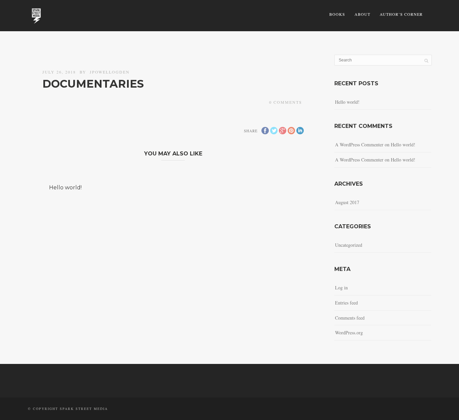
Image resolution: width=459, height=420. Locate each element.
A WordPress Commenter (359, 159)
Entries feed (346, 302)
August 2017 (347, 202)
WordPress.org (349, 332)
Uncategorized (348, 245)
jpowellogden (110, 72)
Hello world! (65, 187)
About (362, 14)
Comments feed (350, 318)
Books (337, 14)
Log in (341, 287)
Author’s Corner (401, 14)
